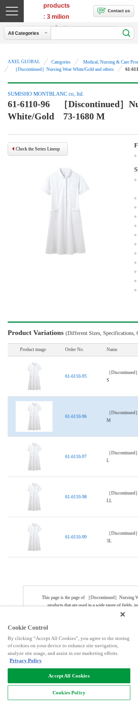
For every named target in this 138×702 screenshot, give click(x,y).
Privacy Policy (26, 660)
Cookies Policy (69, 692)
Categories (61, 62)
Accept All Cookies (68, 676)
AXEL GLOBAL (24, 61)
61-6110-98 (76, 497)
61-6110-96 (76, 416)
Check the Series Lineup (38, 149)
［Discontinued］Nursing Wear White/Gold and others (63, 69)
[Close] (122, 614)
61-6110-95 (76, 376)
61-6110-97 (76, 456)
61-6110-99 (76, 537)
